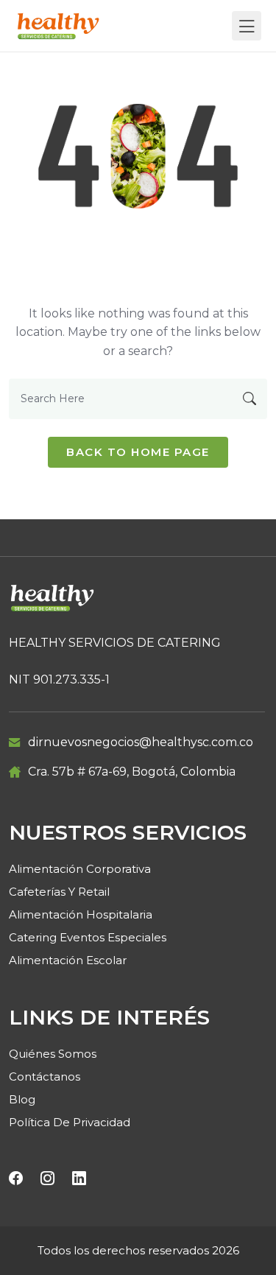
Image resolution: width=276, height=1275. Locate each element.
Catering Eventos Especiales (87, 937)
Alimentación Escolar (68, 960)
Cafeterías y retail (59, 892)
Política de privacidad (69, 1122)
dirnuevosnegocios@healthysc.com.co (140, 742)
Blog (22, 1099)
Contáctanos (44, 1076)
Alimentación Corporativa (80, 869)
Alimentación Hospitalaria (80, 914)
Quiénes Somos (52, 1054)
